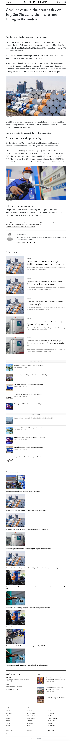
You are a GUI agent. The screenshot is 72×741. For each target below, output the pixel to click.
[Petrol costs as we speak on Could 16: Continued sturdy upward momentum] (15, 520)
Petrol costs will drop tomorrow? (15, 627)
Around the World (31, 718)
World (49, 728)
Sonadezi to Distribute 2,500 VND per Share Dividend (29, 365)
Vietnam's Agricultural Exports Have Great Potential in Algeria (31, 375)
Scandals (8, 725)
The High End (51, 723)
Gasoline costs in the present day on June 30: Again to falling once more (45, 323)
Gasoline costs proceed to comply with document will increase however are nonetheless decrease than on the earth (36, 587)
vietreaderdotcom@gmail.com (14, 686)
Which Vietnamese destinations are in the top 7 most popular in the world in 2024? (56, 679)
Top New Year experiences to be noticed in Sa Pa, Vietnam (54, 688)
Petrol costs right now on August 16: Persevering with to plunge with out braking (28, 548)
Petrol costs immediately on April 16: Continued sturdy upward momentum (27, 665)
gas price (28, 222)
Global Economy (10, 711)
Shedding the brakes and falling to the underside (20, 226)
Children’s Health (31, 715)
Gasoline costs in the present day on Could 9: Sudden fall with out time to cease (45, 282)
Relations (29, 728)
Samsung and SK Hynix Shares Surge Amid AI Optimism (29, 404)
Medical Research (31, 713)
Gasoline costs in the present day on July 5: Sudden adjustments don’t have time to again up (45, 343)
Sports (7, 733)
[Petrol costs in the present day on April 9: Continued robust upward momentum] (15, 598)
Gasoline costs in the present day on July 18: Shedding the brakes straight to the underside (45, 262)
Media (28, 725)
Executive (8, 728)
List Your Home (51, 725)
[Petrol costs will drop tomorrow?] (15, 617)
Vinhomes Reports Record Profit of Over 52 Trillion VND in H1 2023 (33, 418)
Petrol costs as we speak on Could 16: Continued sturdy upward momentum (27, 529)
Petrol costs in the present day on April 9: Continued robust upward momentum (28, 608)
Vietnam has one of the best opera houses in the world (55, 698)
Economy (8, 222)
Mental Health (30, 723)
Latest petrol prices (47, 222)
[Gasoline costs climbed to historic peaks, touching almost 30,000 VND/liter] (15, 636)
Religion (8, 715)
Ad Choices (29, 720)
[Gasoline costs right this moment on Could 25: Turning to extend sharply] (15, 500)
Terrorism (8, 720)
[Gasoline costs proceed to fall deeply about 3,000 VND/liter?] (15, 481)
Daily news (29, 730)
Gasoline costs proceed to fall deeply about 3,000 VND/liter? (23, 491)
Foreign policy (9, 730)
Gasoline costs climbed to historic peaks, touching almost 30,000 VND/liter (27, 646)
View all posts (21, 242)
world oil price (10, 224)
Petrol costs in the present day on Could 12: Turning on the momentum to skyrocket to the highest (33, 568)
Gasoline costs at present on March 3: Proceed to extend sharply (46, 302)
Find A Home (51, 715)
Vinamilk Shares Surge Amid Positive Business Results (28, 384)
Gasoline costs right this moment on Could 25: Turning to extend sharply (26, 510)
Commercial (51, 713)
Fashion (8, 718)
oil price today (58, 222)
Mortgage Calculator (53, 718)
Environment (9, 713)
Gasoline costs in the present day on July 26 (28, 224)
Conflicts (8, 723)
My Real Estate (51, 720)
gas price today (36, 222)
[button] (8, 2)
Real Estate (50, 711)
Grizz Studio (51, 730)
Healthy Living (30, 711)
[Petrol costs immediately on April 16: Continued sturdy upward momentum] (15, 655)
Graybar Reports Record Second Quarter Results (28, 394)
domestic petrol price (18, 222)
